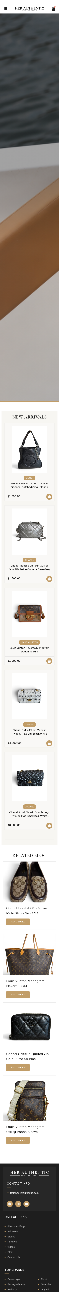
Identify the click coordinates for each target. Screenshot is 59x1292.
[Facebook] (10, 1204)
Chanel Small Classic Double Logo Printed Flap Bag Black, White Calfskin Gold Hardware (29, 816)
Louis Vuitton (29, 642)
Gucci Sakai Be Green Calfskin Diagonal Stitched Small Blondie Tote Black (29, 487)
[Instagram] (18, 1204)
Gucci (29, 478)
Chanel (29, 560)
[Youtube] (26, 1204)
